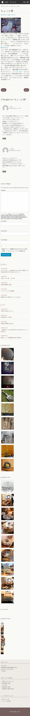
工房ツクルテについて (8, 681)
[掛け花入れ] (7, 423)
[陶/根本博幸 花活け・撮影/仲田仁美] (7, 368)
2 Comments (12, 14)
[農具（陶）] (7, 395)
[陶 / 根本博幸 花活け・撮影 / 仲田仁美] (7, 381)
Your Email (4, 231)
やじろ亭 (4, 685)
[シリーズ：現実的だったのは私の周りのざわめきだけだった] (7, 513)
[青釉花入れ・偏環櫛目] (7, 465)
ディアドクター (17, 71)
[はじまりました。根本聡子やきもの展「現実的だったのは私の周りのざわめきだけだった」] (7, 486)
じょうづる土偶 (6, 701)
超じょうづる (5, 699)
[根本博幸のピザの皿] (7, 354)
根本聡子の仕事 (6, 687)
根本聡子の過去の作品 (8, 688)
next (26, 90)
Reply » (4, 138)
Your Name (4, 221)
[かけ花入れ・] (7, 437)
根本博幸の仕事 (6, 683)
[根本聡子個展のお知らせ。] (7, 500)
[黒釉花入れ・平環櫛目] (7, 451)
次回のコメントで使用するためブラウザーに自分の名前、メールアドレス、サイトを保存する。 (14, 250)
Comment (3, 190)
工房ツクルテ (9, 2)
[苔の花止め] (7, 409)
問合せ (4, 671)
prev (3, 90)
